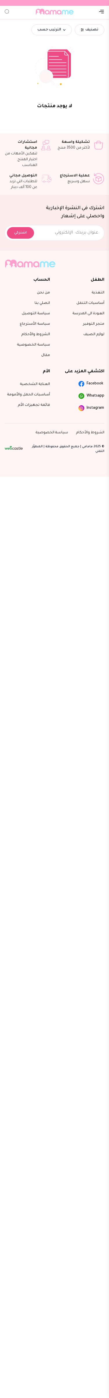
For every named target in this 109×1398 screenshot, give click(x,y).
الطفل (97, 280)
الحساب (41, 280)
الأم (46, 371)
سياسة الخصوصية (52, 433)
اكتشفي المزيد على (84, 371)
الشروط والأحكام (90, 433)
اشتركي (20, 233)
